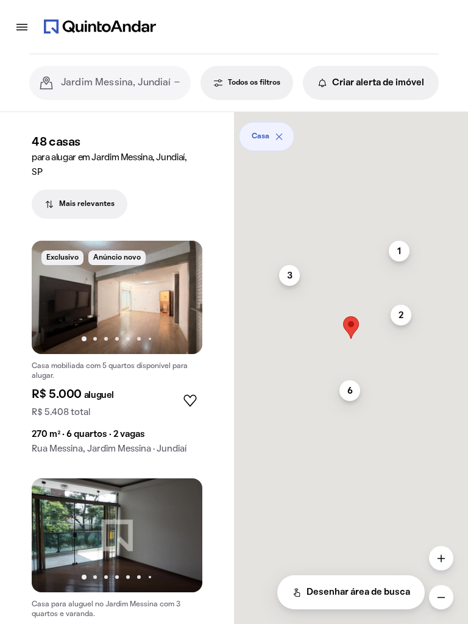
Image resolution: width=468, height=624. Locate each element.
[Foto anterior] (53, 297)
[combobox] (121, 83)
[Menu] (22, 27)
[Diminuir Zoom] (441, 597)
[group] (117, 352)
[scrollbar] (351, 132)
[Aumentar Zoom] (441, 558)
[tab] (79, 204)
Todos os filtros (254, 83)
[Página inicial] (100, 27)
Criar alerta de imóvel (378, 83)
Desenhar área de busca (358, 592)
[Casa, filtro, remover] (279, 136)
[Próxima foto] (180, 297)
